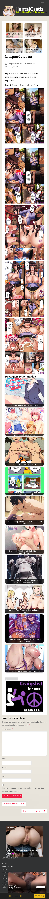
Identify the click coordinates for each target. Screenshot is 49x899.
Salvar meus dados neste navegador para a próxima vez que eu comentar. (23, 789)
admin (29, 64)
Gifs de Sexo (7, 875)
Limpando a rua (11, 679)
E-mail (4, 767)
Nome (4, 758)
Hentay (5, 881)
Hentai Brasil (7, 878)
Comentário (7, 729)
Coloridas (8, 67)
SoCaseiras (6, 884)
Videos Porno (7, 866)
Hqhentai (5, 872)
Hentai (15, 67)
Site (3, 776)
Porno (4, 863)
